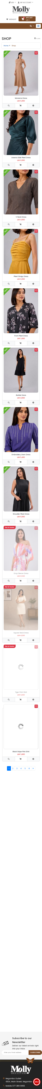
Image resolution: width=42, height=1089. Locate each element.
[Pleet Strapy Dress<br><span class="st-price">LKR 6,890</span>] (8, 283)
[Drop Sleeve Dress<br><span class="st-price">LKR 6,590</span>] (8, 580)
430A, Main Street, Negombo (19, 1080)
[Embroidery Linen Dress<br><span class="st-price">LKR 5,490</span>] (8, 462)
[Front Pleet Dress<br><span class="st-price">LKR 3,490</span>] (8, 343)
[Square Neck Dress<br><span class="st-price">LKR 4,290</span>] (8, 640)
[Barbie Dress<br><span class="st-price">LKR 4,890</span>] (8, 402)
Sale (36, 1082)
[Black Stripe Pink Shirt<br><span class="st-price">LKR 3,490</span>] (8, 759)
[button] (21, 105)
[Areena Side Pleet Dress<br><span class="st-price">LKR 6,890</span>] (8, 165)
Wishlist (13, 19)
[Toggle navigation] (38, 26)
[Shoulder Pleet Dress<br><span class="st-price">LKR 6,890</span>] (8, 521)
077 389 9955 (18, 1085)
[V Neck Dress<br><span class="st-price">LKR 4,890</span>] (8, 224)
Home (6, 45)
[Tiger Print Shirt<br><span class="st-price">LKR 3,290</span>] (8, 699)
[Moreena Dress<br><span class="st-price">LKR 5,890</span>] (8, 105)
